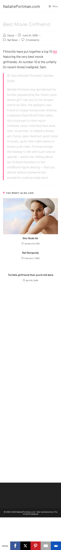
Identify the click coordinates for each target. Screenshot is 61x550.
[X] (25, 545)
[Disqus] (30, 418)
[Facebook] (15, 545)
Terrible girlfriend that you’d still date (30, 274)
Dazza (10, 35)
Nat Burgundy (30, 252)
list (55, 51)
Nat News (12, 39)
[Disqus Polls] (30, 332)
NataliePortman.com (21, 6)
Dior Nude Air (30, 238)
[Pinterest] (35, 545)
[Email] (46, 545)
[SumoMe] (56, 545)
